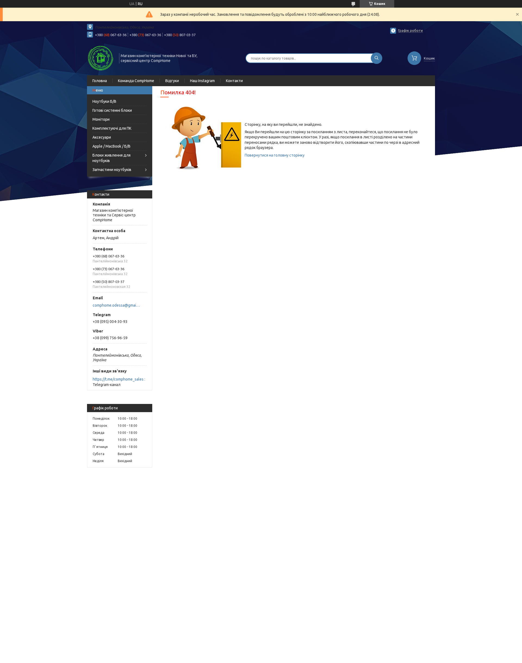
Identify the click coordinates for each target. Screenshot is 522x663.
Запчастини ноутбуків (111, 169)
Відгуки (172, 81)
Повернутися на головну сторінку (274, 155)
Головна (99, 81)
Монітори (101, 119)
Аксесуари (101, 137)
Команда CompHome (136, 81)
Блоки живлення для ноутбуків (111, 158)
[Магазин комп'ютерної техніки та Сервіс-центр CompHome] (100, 57)
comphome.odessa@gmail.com (116, 305)
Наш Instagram (202, 81)
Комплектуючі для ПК (111, 128)
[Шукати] (376, 58)
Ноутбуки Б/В (104, 101)
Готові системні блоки (112, 110)
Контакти (234, 81)
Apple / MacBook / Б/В (111, 146)
